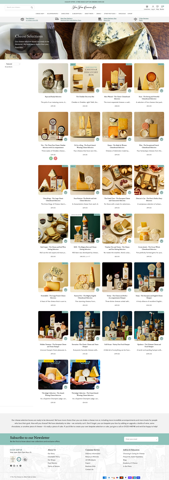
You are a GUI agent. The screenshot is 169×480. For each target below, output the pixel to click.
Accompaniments (52, 13)
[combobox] (19, 7)
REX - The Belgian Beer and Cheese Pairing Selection (85, 248)
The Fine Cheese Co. (17, 477)
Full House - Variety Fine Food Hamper (117, 344)
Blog (124, 460)
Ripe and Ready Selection (53, 97)
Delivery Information (92, 454)
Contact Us (89, 469)
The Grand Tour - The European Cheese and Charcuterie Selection (117, 199)
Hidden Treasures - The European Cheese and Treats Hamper (53, 345)
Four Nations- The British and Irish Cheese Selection (85, 199)
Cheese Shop (40, 13)
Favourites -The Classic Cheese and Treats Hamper (85, 345)
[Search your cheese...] (32, 7)
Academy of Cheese (130, 463)
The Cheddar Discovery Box (85, 97)
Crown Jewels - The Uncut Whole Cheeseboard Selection (149, 248)
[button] (162, 8)
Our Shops (51, 460)
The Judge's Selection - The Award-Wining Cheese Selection (53, 394)
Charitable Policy (54, 457)
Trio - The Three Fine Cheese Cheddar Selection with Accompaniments (53, 146)
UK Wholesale (90, 460)
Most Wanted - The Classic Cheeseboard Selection (117, 98)
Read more (19, 47)
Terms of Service (54, 466)
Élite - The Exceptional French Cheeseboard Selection (149, 146)
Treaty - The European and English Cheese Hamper (149, 297)
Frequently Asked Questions (133, 457)
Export (87, 463)
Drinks (99, 13)
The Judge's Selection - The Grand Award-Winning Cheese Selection (85, 394)
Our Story (51, 454)
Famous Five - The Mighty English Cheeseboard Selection (85, 297)
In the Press (127, 466)
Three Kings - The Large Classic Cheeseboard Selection (53, 199)
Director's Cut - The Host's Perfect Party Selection (149, 199)
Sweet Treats (89, 13)
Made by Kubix (31, 477)
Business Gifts (90, 466)
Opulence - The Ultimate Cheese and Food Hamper (149, 345)
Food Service (52, 463)
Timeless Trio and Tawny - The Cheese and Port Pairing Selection (117, 248)
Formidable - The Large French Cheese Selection (53, 297)
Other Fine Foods (110, 13)
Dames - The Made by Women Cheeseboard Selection (117, 146)
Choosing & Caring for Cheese (134, 454)
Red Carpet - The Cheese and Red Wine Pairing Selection (53, 248)
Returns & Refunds (92, 457)
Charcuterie (65, 13)
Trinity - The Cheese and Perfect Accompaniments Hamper (117, 297)
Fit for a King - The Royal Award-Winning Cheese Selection (85, 146)
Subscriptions (77, 13)
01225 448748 (16, 449)
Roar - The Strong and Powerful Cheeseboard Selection (149, 98)
